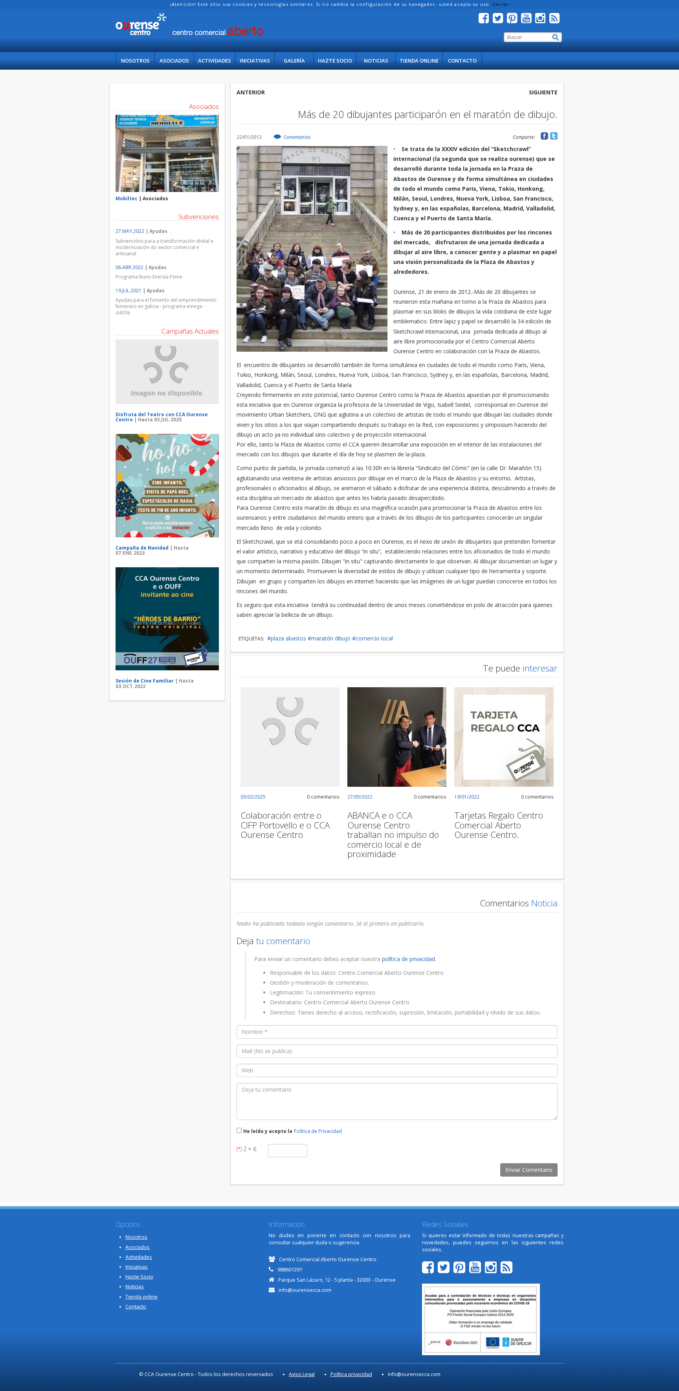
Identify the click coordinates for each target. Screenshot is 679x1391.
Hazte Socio (335, 60)
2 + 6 (246, 1149)
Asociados (174, 60)
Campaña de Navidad (142, 547)
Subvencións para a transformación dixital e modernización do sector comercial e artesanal (164, 247)
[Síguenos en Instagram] (542, 20)
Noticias (376, 60)
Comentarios (296, 137)
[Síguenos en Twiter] (500, 20)
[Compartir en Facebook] (544, 136)
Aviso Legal (302, 1374)
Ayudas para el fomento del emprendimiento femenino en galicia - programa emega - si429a (166, 306)
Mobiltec (127, 198)
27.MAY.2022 (130, 231)
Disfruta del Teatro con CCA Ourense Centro (162, 417)
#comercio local (372, 638)
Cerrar (500, 4)
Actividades (214, 60)
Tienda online (419, 60)
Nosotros (135, 60)
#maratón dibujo (329, 638)
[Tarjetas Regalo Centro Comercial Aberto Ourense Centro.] (503, 736)
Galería (294, 60)
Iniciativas (255, 60)
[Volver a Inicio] (189, 24)
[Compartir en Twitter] (554, 136)
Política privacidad (351, 1374)
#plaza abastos (286, 638)
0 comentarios (323, 796)
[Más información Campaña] (167, 371)
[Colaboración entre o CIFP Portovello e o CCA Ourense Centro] (290, 736)
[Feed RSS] (556, 20)
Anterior (251, 92)
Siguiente (543, 92)
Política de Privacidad (318, 1131)
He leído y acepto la (267, 1131)
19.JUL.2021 (128, 290)
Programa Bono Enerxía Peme (149, 276)
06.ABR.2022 (129, 267)
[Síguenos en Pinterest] (514, 20)
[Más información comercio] (167, 153)
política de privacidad (408, 959)
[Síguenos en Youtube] (528, 20)
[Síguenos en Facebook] (486, 20)
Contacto (462, 60)
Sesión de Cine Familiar (145, 680)
